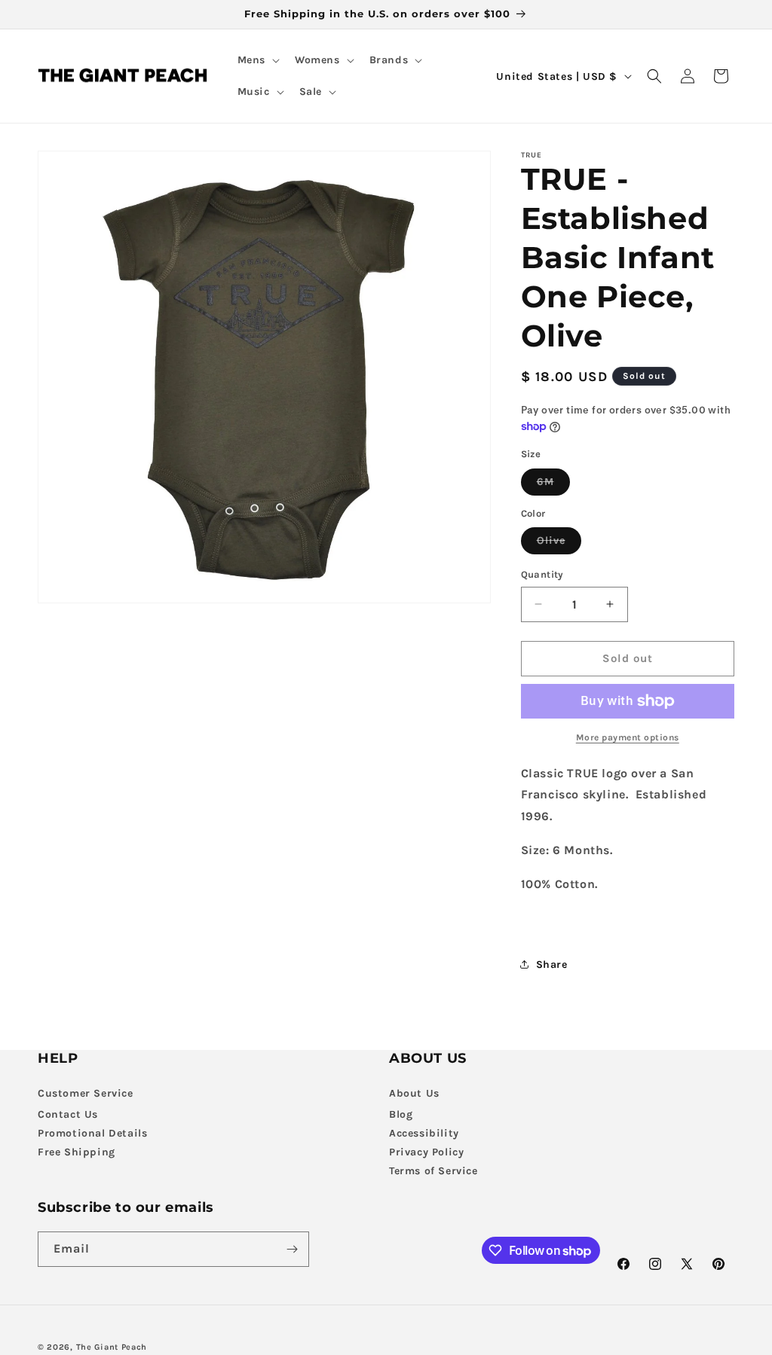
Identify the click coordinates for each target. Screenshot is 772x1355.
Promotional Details (92, 1133)
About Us (414, 1093)
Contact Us (68, 1114)
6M (553, 485)
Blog (400, 1114)
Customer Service (85, 1093)
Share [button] (552, 964)
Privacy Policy (426, 1152)
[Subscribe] (291, 1249)
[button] (257, 60)
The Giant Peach (112, 1347)
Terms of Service (433, 1170)
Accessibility (424, 1133)
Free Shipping (76, 1152)
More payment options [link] (627, 737)
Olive (559, 543)
